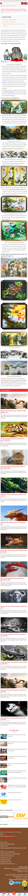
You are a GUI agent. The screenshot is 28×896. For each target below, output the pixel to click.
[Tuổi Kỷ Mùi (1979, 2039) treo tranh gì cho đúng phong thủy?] (14, 520)
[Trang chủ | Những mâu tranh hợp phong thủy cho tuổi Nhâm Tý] (1, 3)
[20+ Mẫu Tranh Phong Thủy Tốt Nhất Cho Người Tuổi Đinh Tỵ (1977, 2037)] (14, 660)
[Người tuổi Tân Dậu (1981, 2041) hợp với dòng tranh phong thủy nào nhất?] (14, 576)
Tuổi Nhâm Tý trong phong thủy (10, 19)
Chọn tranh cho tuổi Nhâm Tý (9, 21)
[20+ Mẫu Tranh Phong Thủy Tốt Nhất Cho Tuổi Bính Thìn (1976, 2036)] (14, 688)
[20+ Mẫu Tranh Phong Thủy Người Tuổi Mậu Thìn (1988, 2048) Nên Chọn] (14, 408)
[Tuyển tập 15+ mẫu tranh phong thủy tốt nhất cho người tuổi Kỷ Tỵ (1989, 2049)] (14, 492)
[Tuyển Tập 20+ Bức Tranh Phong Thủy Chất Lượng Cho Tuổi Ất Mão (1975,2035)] (14, 716)
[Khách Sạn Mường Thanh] (8, 816)
